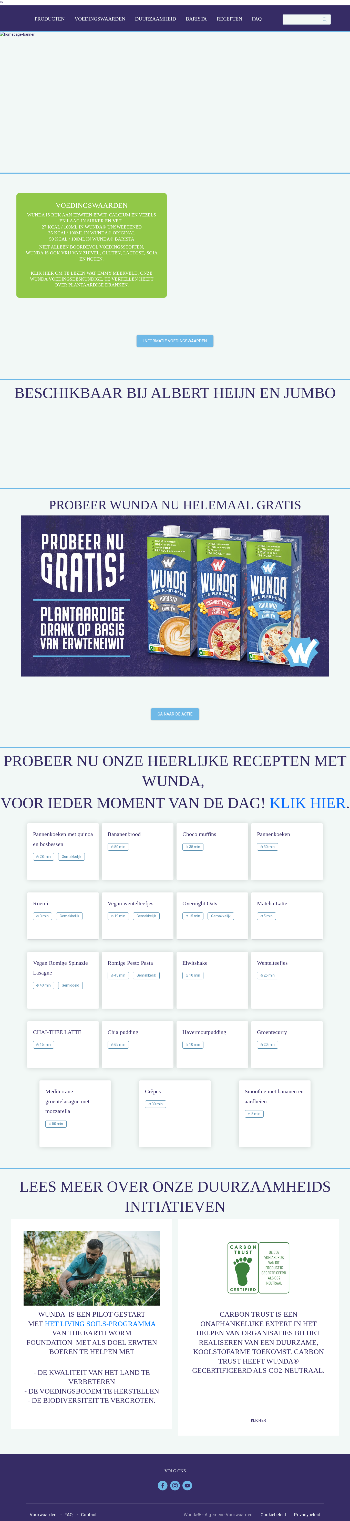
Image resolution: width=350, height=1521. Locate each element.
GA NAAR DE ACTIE (175, 714)
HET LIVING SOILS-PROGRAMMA (100, 1324)
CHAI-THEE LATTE (57, 1032)
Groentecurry (272, 1032)
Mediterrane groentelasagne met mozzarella (67, 1101)
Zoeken (323, 19)
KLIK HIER (308, 802)
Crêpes (153, 1091)
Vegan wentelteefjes (130, 903)
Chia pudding (123, 1032)
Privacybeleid (307, 1514)
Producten (50, 19)
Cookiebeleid (273, 1514)
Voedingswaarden (100, 19)
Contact (89, 1514)
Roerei (40, 903)
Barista (196, 19)
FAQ (257, 19)
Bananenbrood (124, 834)
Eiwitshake (195, 963)
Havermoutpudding (204, 1032)
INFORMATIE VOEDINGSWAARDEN (175, 341)
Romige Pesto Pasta (130, 963)
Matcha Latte (272, 903)
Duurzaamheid (155, 19)
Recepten (229, 19)
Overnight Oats (199, 903)
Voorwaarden (43, 1514)
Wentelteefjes (272, 963)
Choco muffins (199, 834)
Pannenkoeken (273, 834)
